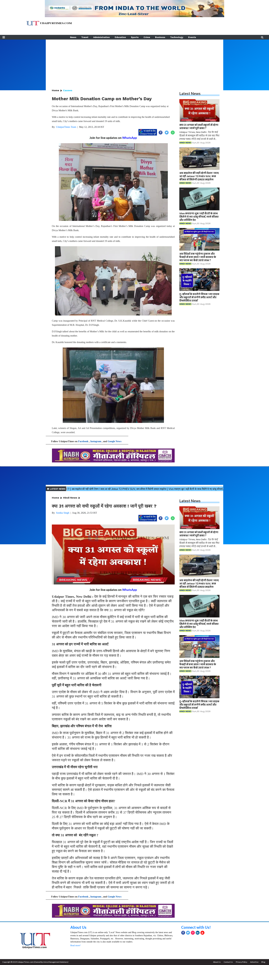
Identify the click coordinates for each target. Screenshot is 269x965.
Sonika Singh (62, 512)
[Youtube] (202, 933)
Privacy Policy (241, 962)
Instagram (95, 441)
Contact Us (228, 962)
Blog (263, 962)
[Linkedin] (198, 933)
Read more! (75, 945)
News (73, 37)
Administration (101, 37)
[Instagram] (193, 933)
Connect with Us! (196, 927)
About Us (78, 927)
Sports (135, 37)
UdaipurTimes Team (66, 127)
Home (55, 90)
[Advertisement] (134, 61)
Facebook (83, 441)
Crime (147, 37)
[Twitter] (188, 933)
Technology (176, 37)
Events (192, 37)
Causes (67, 90)
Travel (84, 37)
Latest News (190, 93)
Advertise (254, 962)
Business (160, 37)
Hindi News (70, 497)
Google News (114, 441)
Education (120, 37)
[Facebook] (183, 933)
